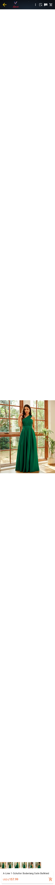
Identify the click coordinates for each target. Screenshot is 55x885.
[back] (5, 5)
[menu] (35, 4)
